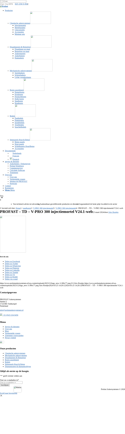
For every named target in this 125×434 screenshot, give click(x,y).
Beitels (7, 362)
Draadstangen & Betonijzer (15, 358)
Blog (7, 331)
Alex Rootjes (113, 212)
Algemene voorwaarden (14, 335)
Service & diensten (12, 327)
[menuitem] (65, 79)
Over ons (8, 329)
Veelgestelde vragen (12, 333)
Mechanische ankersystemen (16, 355)
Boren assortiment (12, 360)
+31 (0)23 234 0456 (10, 315)
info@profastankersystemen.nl (11, 310)
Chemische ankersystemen (15, 353)
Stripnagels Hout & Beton (15, 364)
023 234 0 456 (21, 4)
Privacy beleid (10, 338)
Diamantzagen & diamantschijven (18, 366)
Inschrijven (5, 385)
